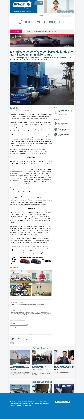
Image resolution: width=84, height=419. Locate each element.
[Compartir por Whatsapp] (17, 108)
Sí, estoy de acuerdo (62, 402)
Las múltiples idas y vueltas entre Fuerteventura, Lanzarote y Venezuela (42, 293)
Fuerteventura (25, 27)
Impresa (66, 27)
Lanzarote (35, 27)
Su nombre (12, 323)
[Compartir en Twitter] (14, 108)
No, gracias (73, 401)
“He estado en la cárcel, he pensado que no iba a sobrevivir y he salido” (19, 367)
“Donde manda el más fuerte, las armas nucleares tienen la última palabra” (64, 367)
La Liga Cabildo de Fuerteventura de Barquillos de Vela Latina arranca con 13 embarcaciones (20, 278)
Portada (15, 27)
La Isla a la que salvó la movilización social (39, 366)
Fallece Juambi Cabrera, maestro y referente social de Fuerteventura (41, 279)
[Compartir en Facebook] (11, 108)
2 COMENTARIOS (19, 110)
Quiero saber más (26, 405)
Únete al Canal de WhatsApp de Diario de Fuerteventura (39, 31)
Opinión (56, 27)
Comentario (13, 327)
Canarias (45, 27)
